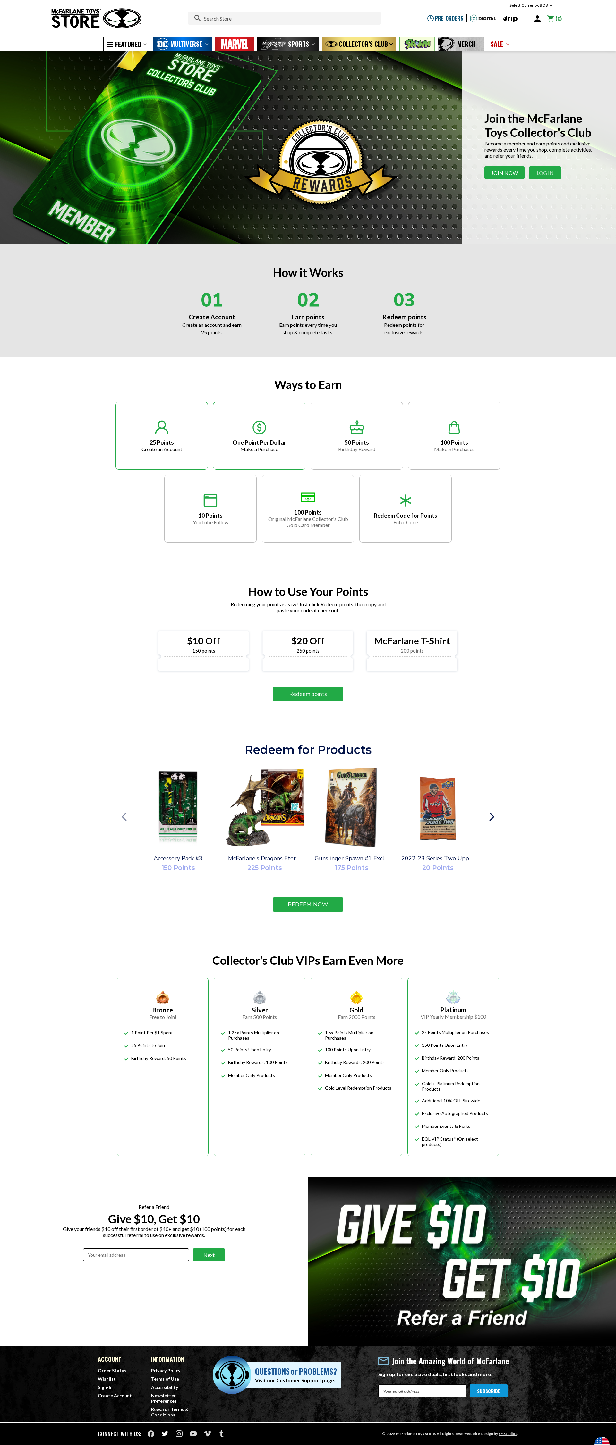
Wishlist (107, 1379)
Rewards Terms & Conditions (170, 1412)
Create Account (115, 1395)
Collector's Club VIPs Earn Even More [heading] (308, 960)
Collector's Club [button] (363, 44)
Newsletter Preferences (164, 1398)
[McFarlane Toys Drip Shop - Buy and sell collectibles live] (510, 19)
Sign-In (105, 1387)
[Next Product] (491, 817)
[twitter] (165, 1433)
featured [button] (128, 44)
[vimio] (207, 1433)
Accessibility (164, 1387)
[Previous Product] (124, 817)
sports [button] (298, 44)
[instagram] (179, 1433)
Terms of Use (165, 1379)
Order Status (112, 1370)
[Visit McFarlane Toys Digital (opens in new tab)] (483, 18)
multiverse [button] (186, 44)
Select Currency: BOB (529, 5)
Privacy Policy (165, 1370)
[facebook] (151, 1433)
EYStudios (508, 1433)
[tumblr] (221, 1433)
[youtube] (193, 1433)
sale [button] (497, 44)
